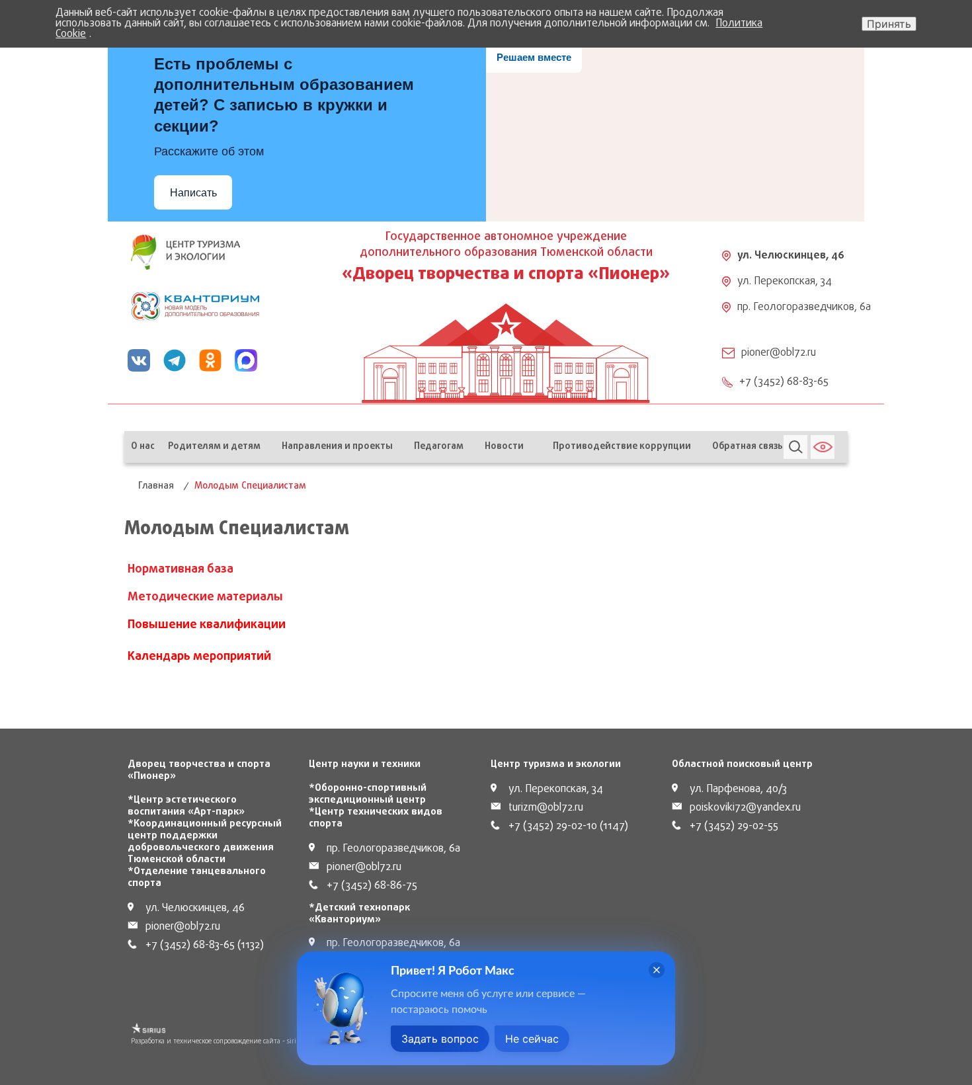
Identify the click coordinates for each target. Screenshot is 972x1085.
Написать (193, 192)
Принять (889, 23)
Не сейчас (532, 1038)
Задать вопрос (440, 1038)
